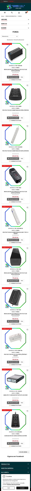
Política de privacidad (13, 484)
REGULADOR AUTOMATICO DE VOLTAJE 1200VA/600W (15, 70)
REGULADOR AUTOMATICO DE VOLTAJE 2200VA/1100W (15, 192)
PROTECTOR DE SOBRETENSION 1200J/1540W (15, 151)
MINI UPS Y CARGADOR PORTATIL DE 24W (15, 395)
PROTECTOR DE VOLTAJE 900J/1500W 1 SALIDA (15, 355)
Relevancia (10, 36)
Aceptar (22, 488)
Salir (9, 488)
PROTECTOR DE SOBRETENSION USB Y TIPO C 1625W (15, 232)
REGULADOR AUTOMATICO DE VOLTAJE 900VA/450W (15, 314)
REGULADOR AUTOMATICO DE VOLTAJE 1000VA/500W (15, 273)
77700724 (10, 1)
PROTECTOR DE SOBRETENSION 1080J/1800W (15, 110)
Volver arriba (24, 452)
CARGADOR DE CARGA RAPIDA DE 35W (15, 436)
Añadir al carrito (13, 77)
